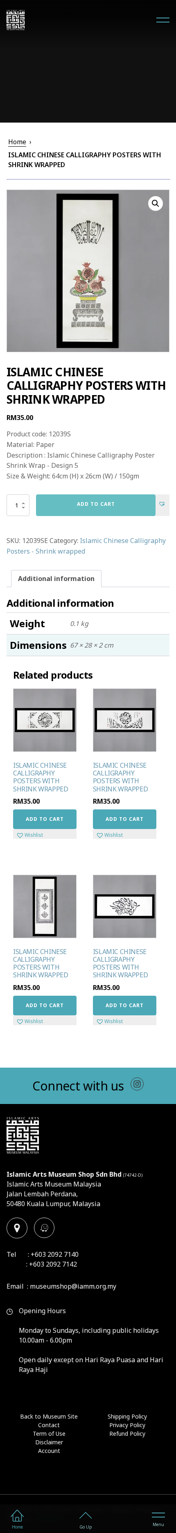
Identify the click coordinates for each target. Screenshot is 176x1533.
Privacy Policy (127, 1425)
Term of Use (49, 1433)
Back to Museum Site (49, 1416)
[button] (155, 203)
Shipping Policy (127, 1416)
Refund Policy (127, 1433)
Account (49, 1451)
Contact (49, 1425)
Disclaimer (49, 1442)
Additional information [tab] (56, 578)
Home (17, 141)
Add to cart (96, 504)
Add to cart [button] (45, 819)
